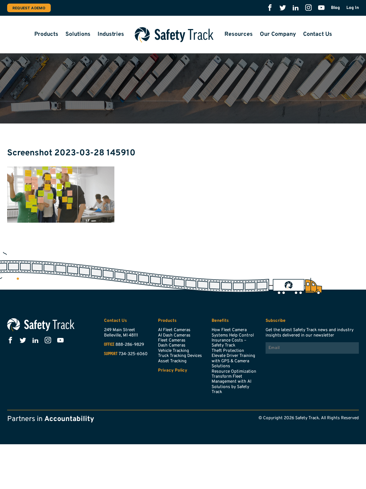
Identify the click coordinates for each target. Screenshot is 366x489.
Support (111, 354)
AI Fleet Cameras (174, 330)
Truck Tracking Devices (180, 356)
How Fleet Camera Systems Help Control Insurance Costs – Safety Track (233, 337)
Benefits (220, 321)
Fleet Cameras (172, 340)
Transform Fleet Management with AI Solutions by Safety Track (231, 384)
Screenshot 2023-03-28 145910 (71, 153)
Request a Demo (29, 8)
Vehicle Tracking (173, 351)
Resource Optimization (234, 371)
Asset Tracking (172, 361)
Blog (335, 8)
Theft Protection (228, 351)
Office (109, 345)
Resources (238, 34)
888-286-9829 (129, 345)
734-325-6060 (133, 354)
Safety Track (174, 34)
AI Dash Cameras (174, 335)
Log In (352, 8)
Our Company (278, 34)
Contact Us (317, 34)
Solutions (77, 34)
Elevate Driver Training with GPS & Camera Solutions (233, 361)
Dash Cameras (172, 345)
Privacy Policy (172, 370)
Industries (111, 34)
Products (46, 34)
